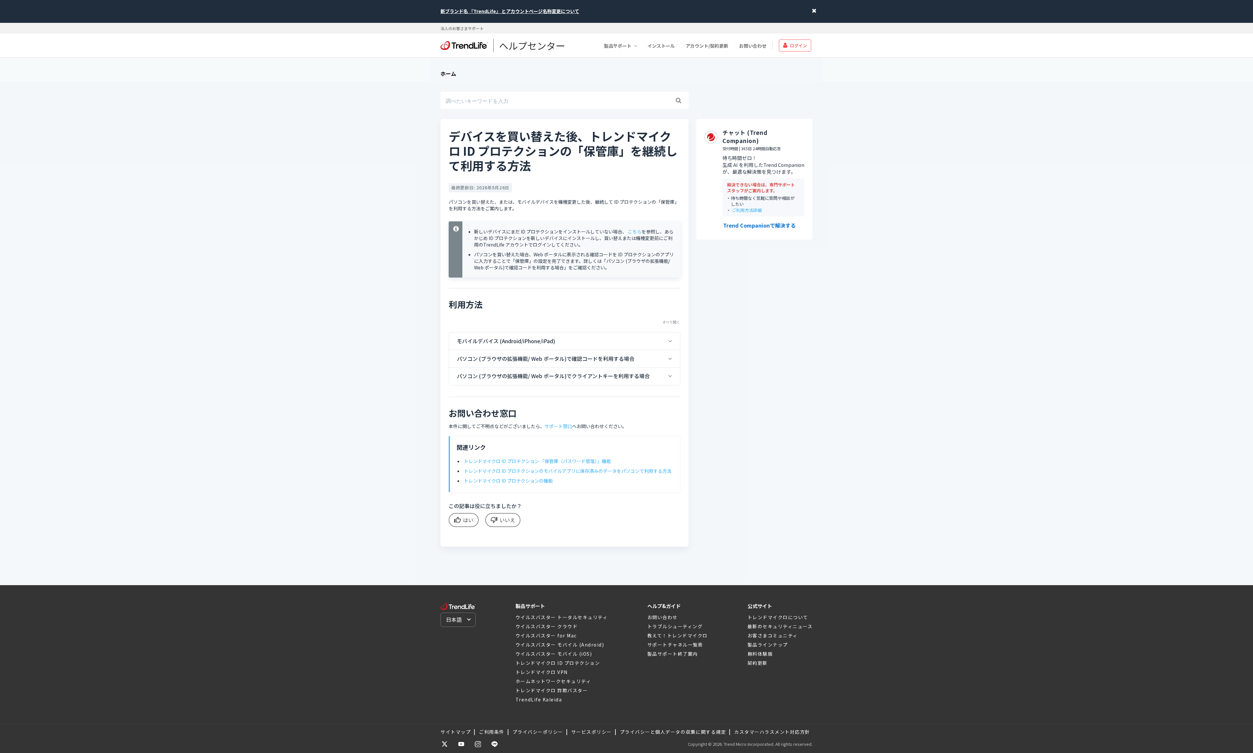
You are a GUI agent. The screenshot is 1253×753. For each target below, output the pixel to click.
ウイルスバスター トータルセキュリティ (562, 617)
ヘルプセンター (532, 45)
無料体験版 (760, 653)
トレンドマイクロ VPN (542, 672)
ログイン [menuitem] (798, 45)
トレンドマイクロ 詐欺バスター (552, 690)
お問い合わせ (752, 45)
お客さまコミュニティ (773, 635)
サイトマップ (456, 732)
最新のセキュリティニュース (780, 626)
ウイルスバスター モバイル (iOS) (554, 653)
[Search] (678, 100)
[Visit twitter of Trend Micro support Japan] (444, 744)
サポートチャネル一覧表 (675, 644)
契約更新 (758, 663)
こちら (635, 231)
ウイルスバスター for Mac (546, 635)
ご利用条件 (491, 732)
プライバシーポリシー (538, 732)
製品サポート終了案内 (672, 653)
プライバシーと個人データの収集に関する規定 (673, 732)
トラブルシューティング (675, 626)
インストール (661, 45)
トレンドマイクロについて (778, 617)
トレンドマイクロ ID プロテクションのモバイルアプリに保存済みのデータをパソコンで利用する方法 (568, 471)
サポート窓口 (558, 426)
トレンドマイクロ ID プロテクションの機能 (508, 480)
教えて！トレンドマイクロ (677, 635)
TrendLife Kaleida (539, 699)
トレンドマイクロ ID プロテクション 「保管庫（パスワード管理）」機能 (537, 461)
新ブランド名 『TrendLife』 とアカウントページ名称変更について (510, 11)
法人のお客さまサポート (462, 28)
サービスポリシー (591, 732)
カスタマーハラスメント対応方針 (772, 732)
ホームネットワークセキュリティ (553, 681)
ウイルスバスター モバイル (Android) (560, 644)
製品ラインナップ (768, 644)
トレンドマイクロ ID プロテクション (558, 663)
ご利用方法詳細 (747, 210)
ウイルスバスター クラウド (547, 626)
